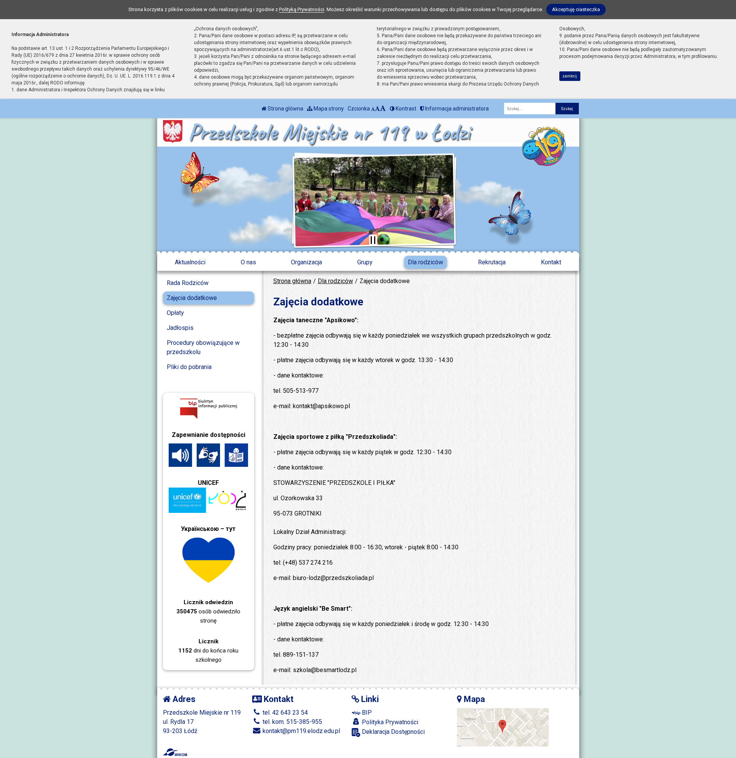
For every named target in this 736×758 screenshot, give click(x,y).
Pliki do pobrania (189, 367)
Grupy (365, 262)
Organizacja (306, 262)
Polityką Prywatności (301, 9)
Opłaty (175, 312)
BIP (366, 712)
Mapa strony (328, 108)
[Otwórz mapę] (503, 727)
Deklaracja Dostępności (392, 731)
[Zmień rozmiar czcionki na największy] (383, 108)
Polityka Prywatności (389, 722)
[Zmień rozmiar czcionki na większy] (377, 108)
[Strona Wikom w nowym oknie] (175, 752)
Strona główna (284, 108)
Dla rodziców (425, 262)
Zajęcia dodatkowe (192, 298)
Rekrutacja (492, 262)
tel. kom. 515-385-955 (291, 721)
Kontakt (551, 262)
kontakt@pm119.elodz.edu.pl (300, 731)
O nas (248, 262)
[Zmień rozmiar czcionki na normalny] (373, 108)
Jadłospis (180, 327)
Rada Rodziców (188, 283)
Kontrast (405, 108)
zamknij (569, 76)
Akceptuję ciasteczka (576, 9)
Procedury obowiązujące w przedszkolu (203, 347)
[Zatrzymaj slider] (373, 240)
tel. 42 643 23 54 (284, 712)
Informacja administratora (456, 108)
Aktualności (190, 262)
